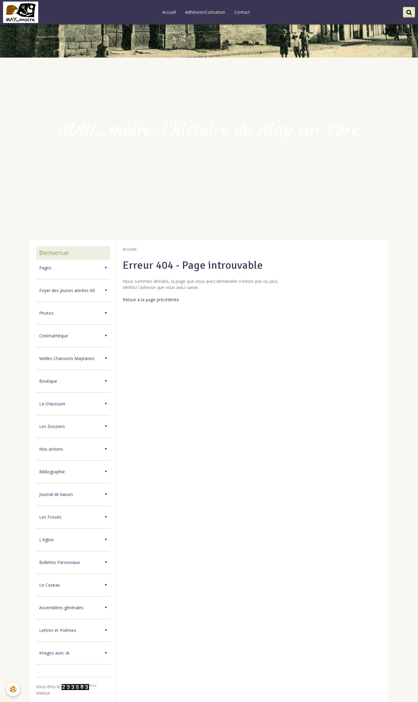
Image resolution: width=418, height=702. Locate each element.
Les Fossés (50, 517)
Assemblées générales (61, 607)
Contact (242, 12)
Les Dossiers (52, 426)
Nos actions (51, 449)
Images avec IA (54, 653)
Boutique (48, 381)
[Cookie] (13, 689)
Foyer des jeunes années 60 (67, 290)
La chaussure (52, 404)
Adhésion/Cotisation (205, 12)
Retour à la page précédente (151, 299)
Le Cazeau (49, 585)
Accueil (169, 12)
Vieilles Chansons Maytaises (67, 358)
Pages (45, 268)
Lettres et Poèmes (57, 630)
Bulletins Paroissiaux (59, 562)
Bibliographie (52, 472)
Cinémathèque (53, 336)
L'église (46, 539)
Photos (46, 313)
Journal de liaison (56, 494)
